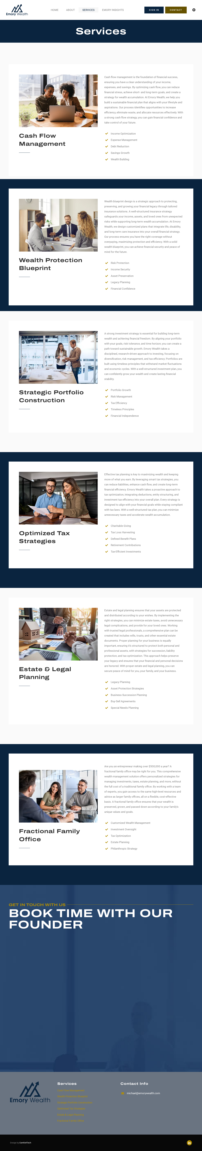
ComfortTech (25, 1143)
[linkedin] (189, 1142)
